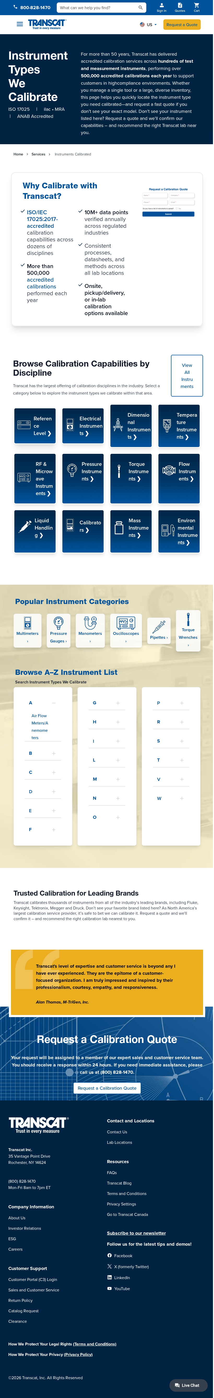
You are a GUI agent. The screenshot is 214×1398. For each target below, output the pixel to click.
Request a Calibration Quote (107, 1088)
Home (18, 154)
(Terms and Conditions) (94, 1344)
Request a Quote (182, 24)
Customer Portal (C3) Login (32, 1279)
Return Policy (20, 1300)
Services (38, 154)
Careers (15, 1249)
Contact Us (117, 1132)
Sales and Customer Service (33, 1290)
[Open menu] (20, 24)
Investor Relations (24, 1228)
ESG (12, 1239)
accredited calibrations (41, 282)
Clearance (17, 1321)
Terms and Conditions (126, 1193)
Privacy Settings (121, 1204)
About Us (16, 1218)
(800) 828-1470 (22, 1181)
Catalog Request (23, 1311)
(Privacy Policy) (78, 1354)
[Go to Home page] (47, 24)
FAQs (112, 1172)
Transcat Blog (119, 1183)
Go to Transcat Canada (127, 1214)
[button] (148, 24)
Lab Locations (119, 1142)
